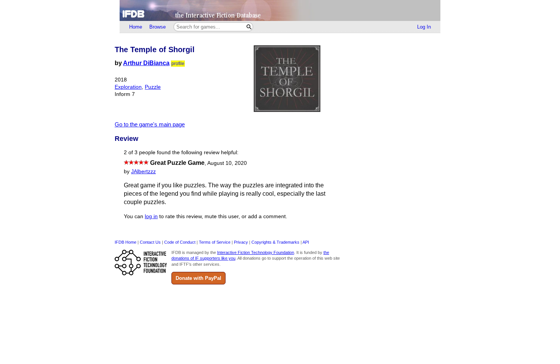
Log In (424, 27)
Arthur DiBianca (146, 63)
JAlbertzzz (143, 171)
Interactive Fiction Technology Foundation (255, 252)
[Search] (249, 27)
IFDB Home (125, 242)
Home (135, 27)
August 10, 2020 (227, 163)
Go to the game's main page (150, 124)
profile (177, 63)
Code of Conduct (179, 242)
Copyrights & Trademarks (275, 242)
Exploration (128, 87)
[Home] (280, 10)
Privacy (241, 242)
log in (151, 216)
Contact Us (150, 242)
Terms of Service (214, 242)
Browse (157, 27)
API (305, 242)
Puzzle (153, 87)
